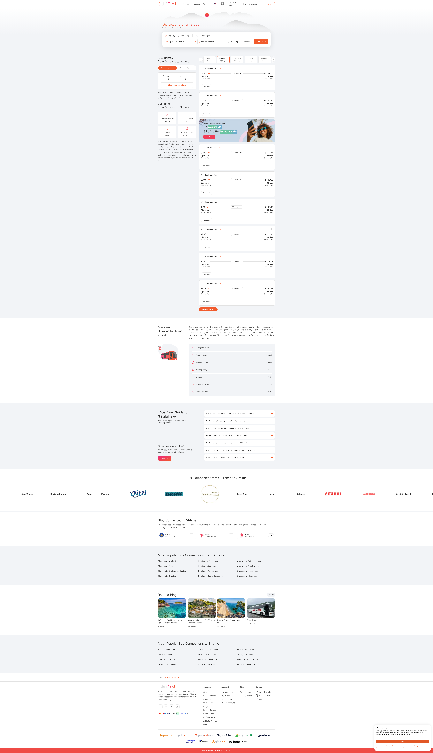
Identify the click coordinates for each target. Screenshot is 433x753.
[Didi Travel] (76, 494)
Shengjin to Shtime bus (247, 654)
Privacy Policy (246, 695)
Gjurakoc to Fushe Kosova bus (210, 576)
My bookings (227, 692)
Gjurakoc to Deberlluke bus (249, 561)
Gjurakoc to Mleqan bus (247, 571)
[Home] (167, 4)
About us (207, 699)
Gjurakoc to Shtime (168, 68)
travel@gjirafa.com (267, 692)
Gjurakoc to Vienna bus (208, 561)
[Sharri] (271, 494)
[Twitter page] (171, 707)
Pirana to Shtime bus (246, 664)
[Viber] (256, 699)
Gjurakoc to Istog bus (207, 566)
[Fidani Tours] (147, 494)
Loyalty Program (210, 710)
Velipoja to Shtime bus (207, 654)
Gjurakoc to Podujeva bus (248, 566)
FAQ (203, 4)
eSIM (182, 4)
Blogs (205, 706)
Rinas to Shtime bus (245, 649)
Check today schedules (177, 85)
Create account (228, 703)
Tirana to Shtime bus (167, 649)
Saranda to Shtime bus (207, 659)
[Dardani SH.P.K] (307, 494)
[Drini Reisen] (111, 494)
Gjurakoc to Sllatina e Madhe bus (172, 571)
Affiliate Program (210, 721)
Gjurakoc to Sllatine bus (168, 561)
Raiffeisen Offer (210, 717)
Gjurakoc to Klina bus (167, 576)
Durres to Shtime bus (167, 654)
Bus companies (193, 4)
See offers (209, 137)
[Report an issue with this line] (271, 68)
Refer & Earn (208, 714)
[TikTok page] (177, 707)
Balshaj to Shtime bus (167, 664)
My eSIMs (225, 695)
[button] (239, 413)
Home (160, 677)
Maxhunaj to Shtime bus (247, 659)
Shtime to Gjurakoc (187, 68)
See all (271, 595)
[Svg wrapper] (166, 735)
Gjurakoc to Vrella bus (167, 566)
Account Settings (228, 699)
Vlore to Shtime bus (166, 659)
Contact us (165, 458)
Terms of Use (245, 692)
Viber (261, 699)
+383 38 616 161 (266, 695)
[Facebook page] (160, 707)
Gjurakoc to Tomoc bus (208, 571)
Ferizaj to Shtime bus (206, 664)
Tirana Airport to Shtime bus (210, 649)
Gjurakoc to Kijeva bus (247, 576)
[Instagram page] (166, 707)
